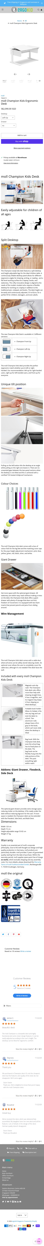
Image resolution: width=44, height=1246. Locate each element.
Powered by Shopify (30, 1221)
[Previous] (15, 74)
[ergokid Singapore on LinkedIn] (18, 1202)
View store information (11, 163)
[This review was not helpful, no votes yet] (39, 1049)
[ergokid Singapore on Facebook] (6, 1202)
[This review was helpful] (35, 1049)
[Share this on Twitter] (3, 934)
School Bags (6, 1178)
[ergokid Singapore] (22, 10)
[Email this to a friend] (19, 934)
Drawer (4, 122)
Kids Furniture (7, 1173)
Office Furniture (7, 1176)
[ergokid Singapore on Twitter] (3, 1202)
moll (2, 96)
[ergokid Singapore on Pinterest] (10, 1202)
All (26, 21)
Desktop (4, 114)
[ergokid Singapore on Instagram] (13, 1202)
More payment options (22, 148)
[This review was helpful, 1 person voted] (35, 1141)
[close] (42, 3)
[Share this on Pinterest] (14, 934)
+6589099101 (15, 1195)
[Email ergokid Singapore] (20, 1202)
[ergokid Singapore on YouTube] (8, 1202)
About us (5, 1180)
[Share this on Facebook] (8, 934)
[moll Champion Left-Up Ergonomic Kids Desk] (22, 50)
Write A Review (22, 996)
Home (19, 21)
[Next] (28, 74)
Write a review (25, 951)
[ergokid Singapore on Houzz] (15, 1202)
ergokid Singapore (17, 1221)
